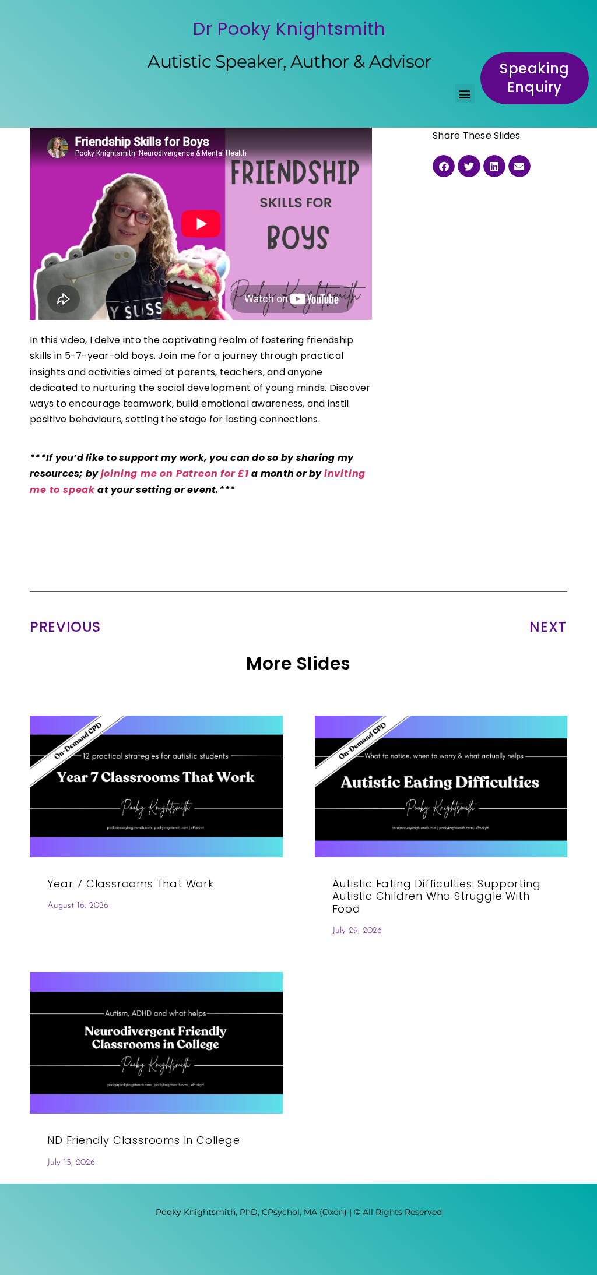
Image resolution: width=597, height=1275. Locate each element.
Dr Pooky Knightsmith (289, 28)
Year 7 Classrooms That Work (130, 883)
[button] (465, 93)
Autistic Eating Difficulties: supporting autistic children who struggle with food (436, 896)
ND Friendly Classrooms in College (143, 1140)
